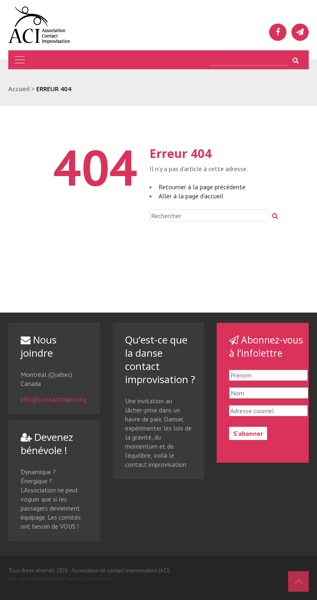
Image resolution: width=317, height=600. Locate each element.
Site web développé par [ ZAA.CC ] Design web (59, 578)
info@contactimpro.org (54, 399)
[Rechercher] (275, 216)
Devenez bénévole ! (47, 443)
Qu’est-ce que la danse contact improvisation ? (160, 359)
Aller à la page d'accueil (190, 196)
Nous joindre (39, 346)
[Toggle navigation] (19, 60)
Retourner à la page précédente (202, 187)
